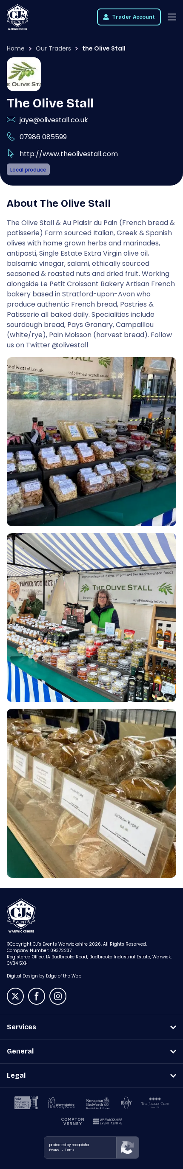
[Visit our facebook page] (36, 996)
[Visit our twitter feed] (15, 996)
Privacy (54, 1150)
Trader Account (133, 17)
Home (16, 48)
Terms (69, 1150)
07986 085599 (43, 137)
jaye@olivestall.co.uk (54, 120)
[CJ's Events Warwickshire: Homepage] (18, 17)
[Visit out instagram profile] (57, 996)
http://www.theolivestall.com (69, 154)
